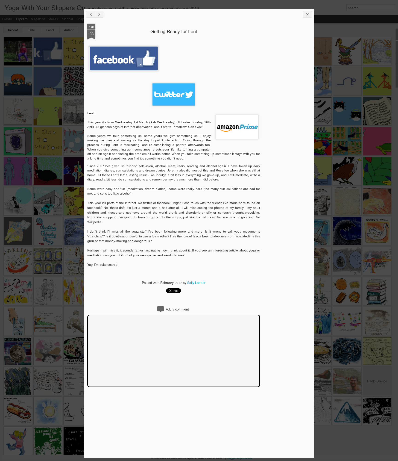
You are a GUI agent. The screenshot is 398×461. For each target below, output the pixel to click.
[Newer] (90, 14)
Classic (7, 19)
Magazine (38, 19)
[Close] (307, 14)
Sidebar (67, 19)
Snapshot (83, 19)
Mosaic (53, 19)
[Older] (99, 14)
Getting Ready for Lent (173, 31)
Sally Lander (196, 282)
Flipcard (22, 19)
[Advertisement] (285, 96)
